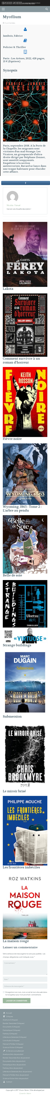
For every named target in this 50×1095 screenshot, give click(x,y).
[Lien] (22, 3)
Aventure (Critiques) (10, 1020)
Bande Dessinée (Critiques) (13, 1023)
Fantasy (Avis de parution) (13, 1068)
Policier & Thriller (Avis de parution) (16, 1075)
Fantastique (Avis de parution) (14, 1064)
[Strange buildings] (25, 581)
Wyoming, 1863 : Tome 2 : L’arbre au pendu (22, 509)
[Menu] (3, 9)
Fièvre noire (12, 439)
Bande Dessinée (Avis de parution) (16, 1057)
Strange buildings (17, 645)
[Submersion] (25, 651)
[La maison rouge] (25, 873)
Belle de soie (12, 575)
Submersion (12, 717)
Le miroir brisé (14, 791)
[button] (46, 9)
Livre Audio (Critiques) (11, 1040)
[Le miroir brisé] (25, 723)
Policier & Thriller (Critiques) (13, 1044)
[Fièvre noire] (25, 368)
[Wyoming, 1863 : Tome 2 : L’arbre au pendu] (25, 445)
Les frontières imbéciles (21, 867)
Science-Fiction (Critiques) (13, 1047)
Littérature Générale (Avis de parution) (17, 1071)
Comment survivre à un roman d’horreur (21, 360)
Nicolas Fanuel (13, 205)
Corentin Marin (25, 1093)
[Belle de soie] (25, 517)
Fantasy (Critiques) (10, 1033)
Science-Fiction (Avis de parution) (15, 1078)
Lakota (8, 289)
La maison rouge (16, 941)
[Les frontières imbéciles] (25, 797)
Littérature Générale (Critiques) (14, 1037)
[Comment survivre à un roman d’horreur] (25, 295)
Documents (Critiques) (11, 1026)
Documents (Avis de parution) (14, 1061)
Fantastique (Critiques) (11, 1030)
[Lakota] (25, 223)
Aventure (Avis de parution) (13, 1054)
